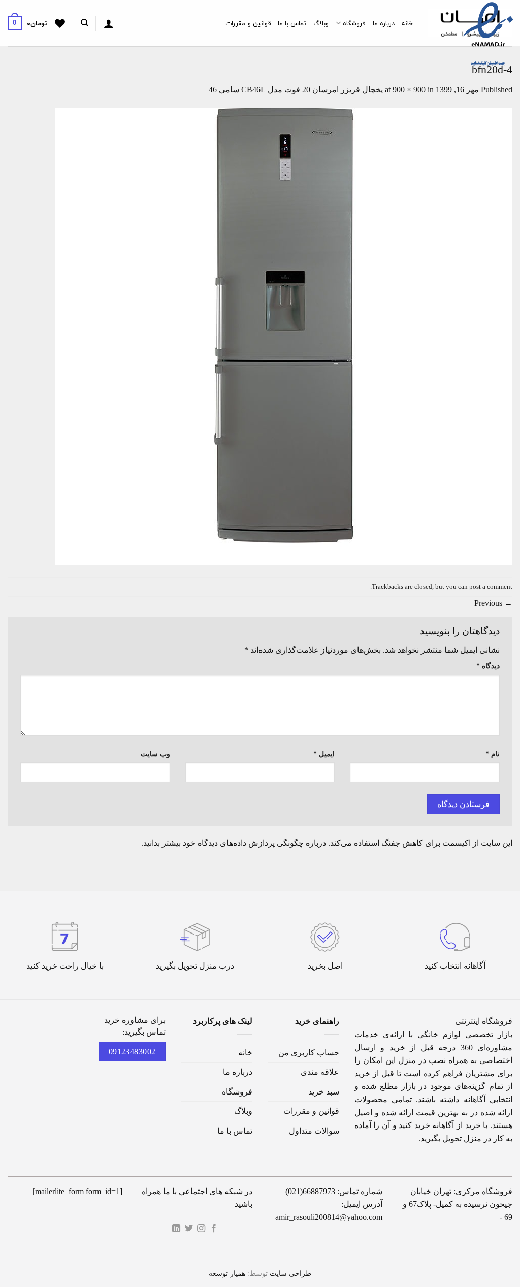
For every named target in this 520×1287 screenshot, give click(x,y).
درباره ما (384, 23)
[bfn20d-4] (283, 336)
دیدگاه (488, 666)
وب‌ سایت (155, 754)
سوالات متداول (314, 1131)
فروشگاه (354, 23)
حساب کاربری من (308, 1052)
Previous (493, 603)
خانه (407, 23)
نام (492, 754)
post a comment (490, 586)
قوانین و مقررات (248, 23)
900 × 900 (409, 89)
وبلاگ (321, 23)
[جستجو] (84, 23)
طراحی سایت (290, 1273)
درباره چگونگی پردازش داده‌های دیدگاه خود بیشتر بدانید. (233, 843)
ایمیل (324, 754)
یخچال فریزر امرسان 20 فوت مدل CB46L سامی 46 (296, 89)
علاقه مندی (320, 1072)
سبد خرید (323, 1091)
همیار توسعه (227, 1273)
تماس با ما (292, 23)
